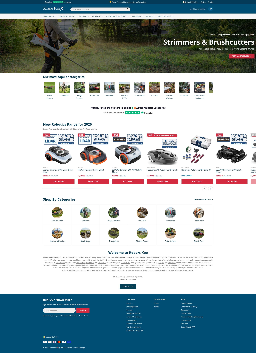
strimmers (90, 262)
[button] (121, 68)
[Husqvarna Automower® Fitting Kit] (197, 149)
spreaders (172, 262)
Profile (210, 2)
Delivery (73, 270)
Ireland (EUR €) (190, 2)
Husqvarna (151, 167)
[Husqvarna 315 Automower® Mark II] (162, 149)
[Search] (127, 9)
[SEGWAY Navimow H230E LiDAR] (93, 149)
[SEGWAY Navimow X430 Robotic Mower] (232, 149)
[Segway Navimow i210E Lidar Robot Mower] (59, 149)
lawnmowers (81, 262)
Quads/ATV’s (125, 262)
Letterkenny (60, 262)
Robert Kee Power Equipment (54, 257)
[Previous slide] (119, 69)
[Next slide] (137, 69)
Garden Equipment (101, 268)
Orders (203, 2)
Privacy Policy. (83, 316)
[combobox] (100, 9)
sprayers (161, 262)
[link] (57, 215)
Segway (45, 167)
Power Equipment (118, 268)
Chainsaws (102, 262)
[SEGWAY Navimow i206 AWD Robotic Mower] (128, 149)
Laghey (205, 257)
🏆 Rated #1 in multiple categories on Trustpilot (128, 2)
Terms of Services (70, 316)
